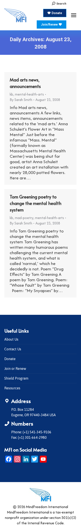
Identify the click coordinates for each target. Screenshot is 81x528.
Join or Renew (15, 368)
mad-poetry (24, 217)
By (21, 99)
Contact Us (12, 349)
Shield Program (16, 378)
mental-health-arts (29, 94)
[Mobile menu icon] (74, 15)
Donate (10, 359)
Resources (12, 388)
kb (11, 94)
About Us (11, 339)
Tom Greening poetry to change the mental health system (35, 203)
